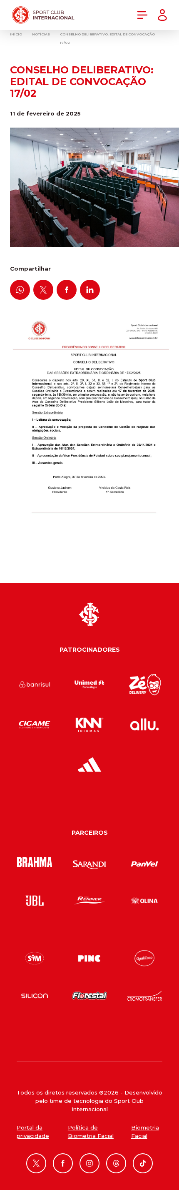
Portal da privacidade (33, 1131)
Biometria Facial (145, 1131)
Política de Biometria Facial (91, 1131)
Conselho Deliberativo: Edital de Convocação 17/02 (107, 38)
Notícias (41, 34)
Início (16, 34)
